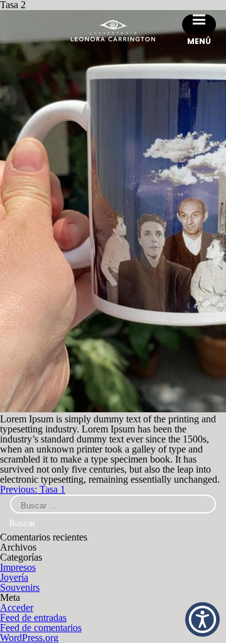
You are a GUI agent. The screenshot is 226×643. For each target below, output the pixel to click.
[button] (202, 619)
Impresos (18, 567)
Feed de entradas (33, 617)
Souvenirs (20, 587)
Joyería (14, 577)
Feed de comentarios (41, 627)
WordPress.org (29, 637)
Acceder (16, 607)
